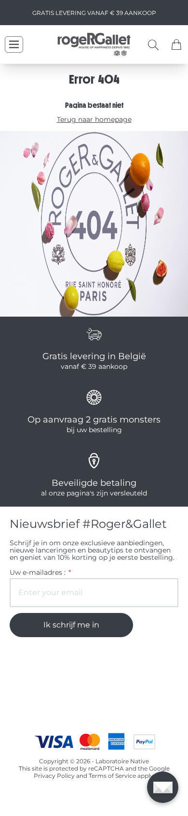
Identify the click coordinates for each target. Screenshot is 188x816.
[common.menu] (14, 44)
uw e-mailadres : (40, 572)
